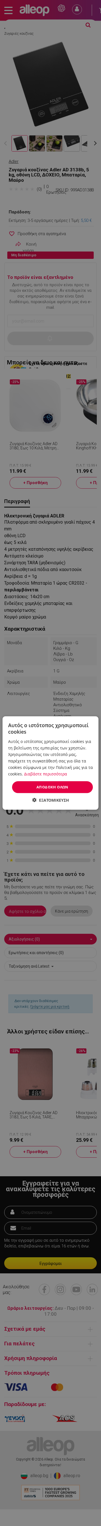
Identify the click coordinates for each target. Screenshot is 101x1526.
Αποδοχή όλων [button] (52, 787)
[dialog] (50, 763)
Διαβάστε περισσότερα (45, 774)
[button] (50, 800)
